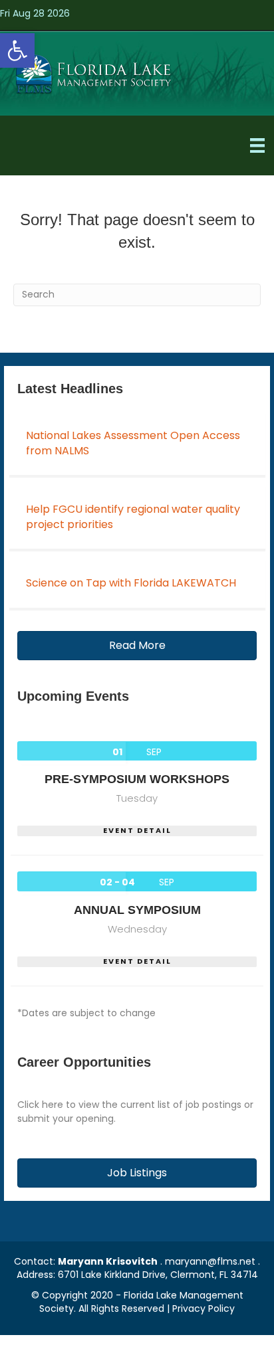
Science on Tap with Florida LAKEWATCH (131, 582)
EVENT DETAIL (137, 831)
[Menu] (257, 145)
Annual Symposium (137, 910)
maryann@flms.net (210, 1261)
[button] (17, 50)
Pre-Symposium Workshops (137, 779)
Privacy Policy (203, 1308)
